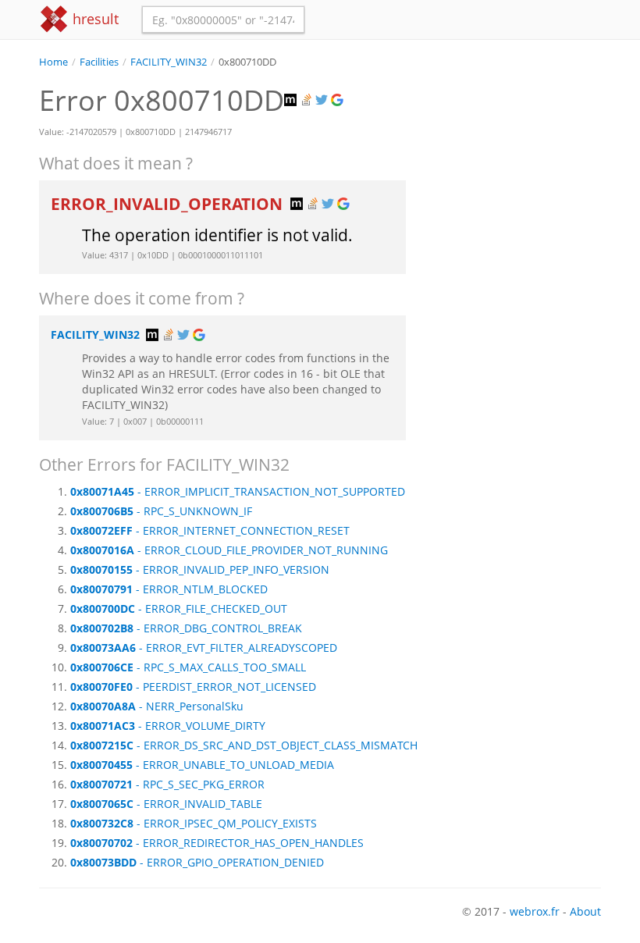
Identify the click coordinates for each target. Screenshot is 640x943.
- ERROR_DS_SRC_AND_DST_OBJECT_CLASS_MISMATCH (244, 745)
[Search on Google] (339, 100)
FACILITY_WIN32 (168, 62)
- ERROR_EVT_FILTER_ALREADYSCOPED (203, 647)
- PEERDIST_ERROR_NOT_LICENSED (193, 686)
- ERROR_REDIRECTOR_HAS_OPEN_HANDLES (217, 842)
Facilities (99, 62)
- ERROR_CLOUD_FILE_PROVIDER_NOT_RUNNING (229, 550)
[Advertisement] (515, 147)
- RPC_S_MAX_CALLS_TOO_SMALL (188, 667)
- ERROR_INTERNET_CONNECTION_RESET (210, 530)
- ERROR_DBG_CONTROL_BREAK (186, 628)
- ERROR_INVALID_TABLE (166, 803)
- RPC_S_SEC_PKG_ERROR (167, 784)
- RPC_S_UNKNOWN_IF (161, 511)
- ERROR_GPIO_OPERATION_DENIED (197, 862)
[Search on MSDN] (292, 100)
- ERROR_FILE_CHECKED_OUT (178, 608)
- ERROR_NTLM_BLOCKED (169, 589)
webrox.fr (535, 911)
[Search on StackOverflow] (307, 100)
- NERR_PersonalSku (157, 706)
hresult (94, 18)
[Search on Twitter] (323, 100)
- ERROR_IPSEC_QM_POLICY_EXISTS (193, 823)
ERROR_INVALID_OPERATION (168, 204)
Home (53, 62)
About (585, 911)
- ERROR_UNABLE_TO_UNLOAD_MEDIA (202, 764)
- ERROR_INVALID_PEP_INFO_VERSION (199, 569)
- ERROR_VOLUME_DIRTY (167, 725)
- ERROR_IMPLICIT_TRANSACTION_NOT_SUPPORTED (237, 491)
